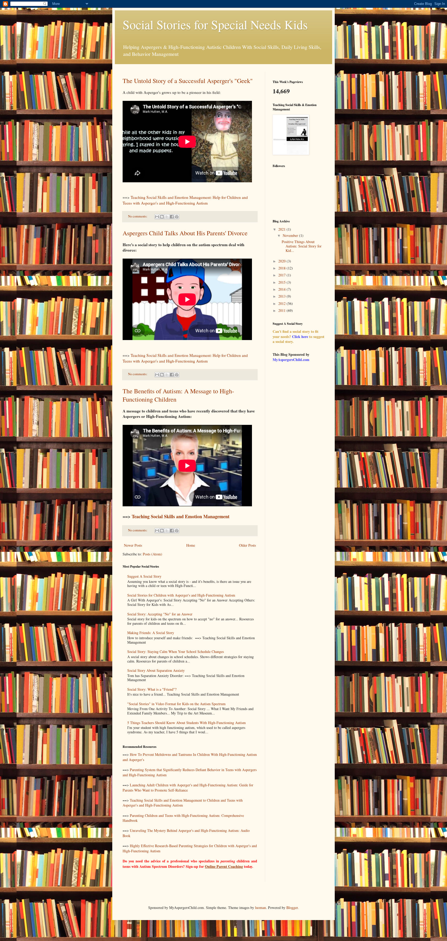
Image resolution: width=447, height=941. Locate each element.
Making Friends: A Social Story (150, 632)
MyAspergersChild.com (291, 359)
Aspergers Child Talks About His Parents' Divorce (185, 233)
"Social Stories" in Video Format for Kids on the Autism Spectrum (176, 703)
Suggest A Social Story (144, 576)
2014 (282, 289)
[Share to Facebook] (171, 216)
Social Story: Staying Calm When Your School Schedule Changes (175, 651)
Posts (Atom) (152, 554)
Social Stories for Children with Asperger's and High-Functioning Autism (181, 595)
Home (190, 545)
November (291, 235)
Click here (300, 336)
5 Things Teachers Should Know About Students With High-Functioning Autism (186, 722)
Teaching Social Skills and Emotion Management (180, 516)
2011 (282, 310)
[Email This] (157, 216)
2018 (282, 268)
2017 (282, 275)
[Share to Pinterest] (176, 216)
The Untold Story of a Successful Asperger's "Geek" (188, 81)
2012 (282, 303)
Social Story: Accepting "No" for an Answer (159, 614)
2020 (282, 261)
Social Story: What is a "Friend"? (151, 689)
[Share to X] (166, 216)
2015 (282, 282)
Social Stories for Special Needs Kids (215, 24)
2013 (282, 296)
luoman (260, 907)
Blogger (292, 907)
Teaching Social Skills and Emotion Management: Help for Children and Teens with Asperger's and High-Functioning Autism (185, 200)
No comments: (138, 216)
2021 (282, 229)
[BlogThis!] (162, 216)
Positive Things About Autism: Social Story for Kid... (302, 246)
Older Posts (247, 545)
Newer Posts (133, 545)
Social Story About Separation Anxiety (156, 670)
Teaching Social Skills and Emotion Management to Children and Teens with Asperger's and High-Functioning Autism (183, 803)
